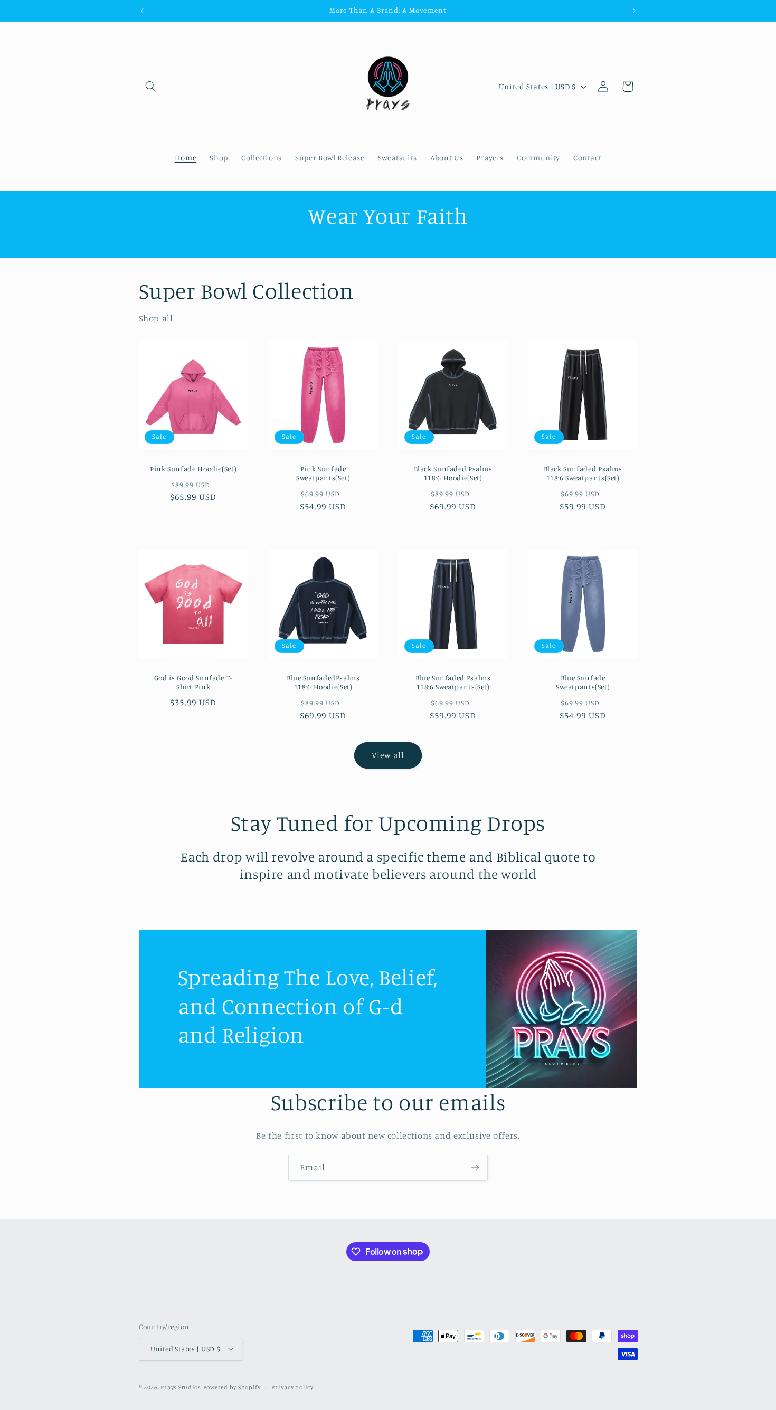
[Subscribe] (475, 1167)
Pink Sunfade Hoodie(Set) (193, 469)
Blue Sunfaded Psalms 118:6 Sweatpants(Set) (453, 682)
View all (388, 755)
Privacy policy (292, 1387)
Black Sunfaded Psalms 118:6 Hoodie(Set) (453, 473)
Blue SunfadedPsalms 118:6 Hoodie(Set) (322, 682)
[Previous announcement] (142, 10)
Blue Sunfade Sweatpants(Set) (583, 682)
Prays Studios (180, 1387)
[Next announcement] (634, 10)
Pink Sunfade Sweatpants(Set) (323, 473)
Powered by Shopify (232, 1387)
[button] (151, 86)
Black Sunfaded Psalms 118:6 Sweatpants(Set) (583, 473)
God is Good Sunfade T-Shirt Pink (193, 682)
